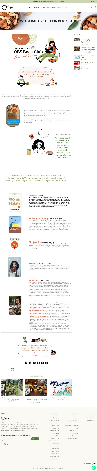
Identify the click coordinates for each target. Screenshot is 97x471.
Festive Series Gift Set (53, 441)
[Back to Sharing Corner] (12, 369)
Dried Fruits (56, 433)
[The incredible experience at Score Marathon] (20, 369)
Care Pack (56, 428)
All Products (56, 418)
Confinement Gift (54, 430)
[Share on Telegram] (38, 363)
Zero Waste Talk (74, 430)
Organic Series (55, 453)
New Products (55, 451)
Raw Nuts (56, 446)
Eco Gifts (46, 7)
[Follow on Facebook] (2, 444)
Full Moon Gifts (55, 438)
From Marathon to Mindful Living (60, 398)
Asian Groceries (54, 423)
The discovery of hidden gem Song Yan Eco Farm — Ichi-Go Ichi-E (12, 398)
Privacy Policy (90, 420)
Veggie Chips (55, 459)
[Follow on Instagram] (5, 444)
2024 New (84, 67)
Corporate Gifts (58, 7)
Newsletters (75, 436)
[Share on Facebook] (26, 363)
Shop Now (36, 7)
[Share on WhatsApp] (46, 363)
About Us (75, 418)
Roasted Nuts (55, 448)
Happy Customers (73, 420)
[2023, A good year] (5, 369)
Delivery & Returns (73, 438)
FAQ (77, 428)
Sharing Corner (74, 433)
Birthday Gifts (55, 425)
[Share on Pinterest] (34, 363)
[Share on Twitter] (30, 363)
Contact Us (75, 441)
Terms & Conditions (89, 418)
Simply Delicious (54, 456)
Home (29, 7)
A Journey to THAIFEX (87, 62)
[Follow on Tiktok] (8, 444)
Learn (66, 7)
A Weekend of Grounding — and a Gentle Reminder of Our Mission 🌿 (36, 399)
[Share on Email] (42, 363)
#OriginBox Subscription (71, 425)
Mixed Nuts (56, 443)
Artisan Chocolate (54, 420)
